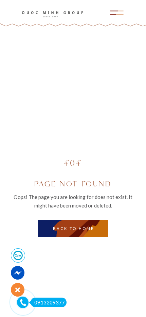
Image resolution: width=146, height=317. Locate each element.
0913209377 (49, 302)
